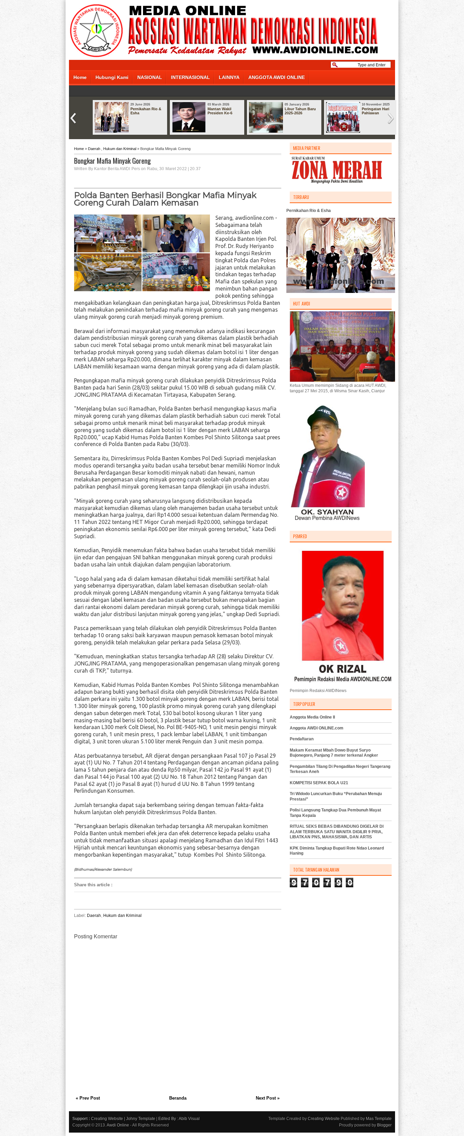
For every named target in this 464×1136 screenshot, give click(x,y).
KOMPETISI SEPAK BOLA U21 (319, 782)
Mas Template (379, 1118)
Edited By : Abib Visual (179, 1118)
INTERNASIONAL (190, 77)
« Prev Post (88, 1098)
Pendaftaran (302, 739)
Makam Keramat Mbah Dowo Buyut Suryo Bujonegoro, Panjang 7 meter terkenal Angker (334, 753)
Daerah (94, 149)
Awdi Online (118, 1125)
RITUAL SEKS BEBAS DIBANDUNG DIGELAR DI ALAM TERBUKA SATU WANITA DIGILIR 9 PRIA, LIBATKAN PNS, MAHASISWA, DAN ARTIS (336, 831)
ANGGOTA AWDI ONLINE (276, 77)
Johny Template (140, 1118)
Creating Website (107, 1118)
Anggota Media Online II (312, 717)
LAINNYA (229, 77)
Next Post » (268, 1098)
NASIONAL (149, 77)
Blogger (384, 1125)
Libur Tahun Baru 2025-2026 (300, 111)
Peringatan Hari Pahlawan (375, 111)
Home (80, 77)
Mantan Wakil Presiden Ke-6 (220, 111)
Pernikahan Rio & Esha (145, 111)
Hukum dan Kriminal (119, 149)
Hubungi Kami (111, 77)
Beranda (177, 1098)
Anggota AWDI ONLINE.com (316, 728)
